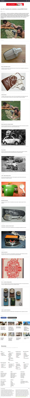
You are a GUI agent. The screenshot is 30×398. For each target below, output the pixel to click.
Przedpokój (12, 385)
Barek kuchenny (26, 365)
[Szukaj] (27, 1)
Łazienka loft (2, 376)
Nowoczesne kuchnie (18, 367)
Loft (24, 357)
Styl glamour (25, 354)
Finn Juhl (2, 385)
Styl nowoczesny (3, 367)
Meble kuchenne (13, 376)
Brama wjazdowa (11, 360)
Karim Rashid (22, 376)
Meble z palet (12, 377)
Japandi (2, 366)
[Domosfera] (2, 1)
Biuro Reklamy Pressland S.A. (25, 382)
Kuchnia (12, 382)
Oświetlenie (17, 357)
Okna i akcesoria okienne (10, 359)
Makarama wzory (18, 353)
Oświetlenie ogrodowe (2, 353)
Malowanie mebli (13, 374)
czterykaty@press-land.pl (24, 381)
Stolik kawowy (26, 366)
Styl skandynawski (26, 355)
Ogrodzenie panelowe (10, 355)
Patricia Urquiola (23, 373)
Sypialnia (12, 384)
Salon (11, 381)
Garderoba (17, 355)
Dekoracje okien (18, 354)
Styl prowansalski (26, 358)
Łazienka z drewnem (3, 374)
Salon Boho (10, 366)
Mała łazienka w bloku (4, 373)
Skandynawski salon (11, 365)
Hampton (25, 353)
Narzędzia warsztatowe (10, 354)
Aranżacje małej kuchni (18, 366)
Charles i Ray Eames (3, 381)
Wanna (17, 356)
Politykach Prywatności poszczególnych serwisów (21, 396)
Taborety (25, 368)
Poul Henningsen (3, 384)
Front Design (22, 377)
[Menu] (29, 1)
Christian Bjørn (2, 382)
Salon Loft (10, 367)
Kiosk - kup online (11, 4)
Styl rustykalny (26, 356)
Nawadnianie (3, 354)
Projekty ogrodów (3, 355)
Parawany (25, 367)
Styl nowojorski (3, 365)
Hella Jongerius (23, 374)
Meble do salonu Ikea (13, 373)
